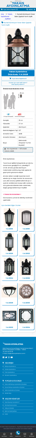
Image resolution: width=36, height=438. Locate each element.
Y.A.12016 (9, 229)
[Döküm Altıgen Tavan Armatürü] (9, 291)
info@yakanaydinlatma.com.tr (16, 353)
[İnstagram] (9, 357)
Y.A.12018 (26, 229)
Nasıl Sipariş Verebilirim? (12, 402)
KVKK (6, 414)
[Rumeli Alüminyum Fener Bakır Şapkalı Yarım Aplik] (18, 47)
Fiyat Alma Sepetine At (19, 78)
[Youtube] (12, 357)
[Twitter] (6, 357)
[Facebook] (3, 357)
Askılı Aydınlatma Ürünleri (12, 390)
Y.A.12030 (26, 303)
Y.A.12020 (9, 253)
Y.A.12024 (9, 278)
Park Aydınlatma (10, 372)
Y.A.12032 (9, 327)
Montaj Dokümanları (11, 405)
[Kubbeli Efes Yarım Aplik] (26, 242)
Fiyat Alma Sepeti (10, 9)
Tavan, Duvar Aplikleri (8, 16)
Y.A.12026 (26, 278)
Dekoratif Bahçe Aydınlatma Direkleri (16, 384)
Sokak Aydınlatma (10, 369)
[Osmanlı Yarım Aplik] (9, 267)
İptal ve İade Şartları (11, 411)
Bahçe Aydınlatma (10, 366)
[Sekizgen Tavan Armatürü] (26, 291)
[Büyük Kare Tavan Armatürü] (9, 316)
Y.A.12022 (26, 253)
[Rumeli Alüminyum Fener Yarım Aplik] (26, 267)
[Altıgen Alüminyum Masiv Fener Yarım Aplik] (9, 217)
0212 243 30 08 (9, 351)
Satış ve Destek (9, 408)
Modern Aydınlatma (11, 375)
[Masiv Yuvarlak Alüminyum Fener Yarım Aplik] (26, 217)
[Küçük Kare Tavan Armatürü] (26, 316)
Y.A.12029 (9, 303)
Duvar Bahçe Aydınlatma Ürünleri (14, 387)
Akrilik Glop (8, 393)
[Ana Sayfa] (18, 7)
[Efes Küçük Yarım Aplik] (9, 242)
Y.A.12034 (26, 327)
